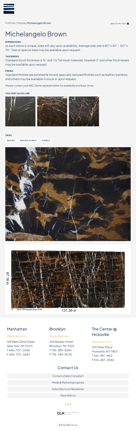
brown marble (28, 140)
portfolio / (11, 23)
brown (11, 140)
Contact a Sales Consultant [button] (68, 375)
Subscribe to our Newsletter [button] (68, 389)
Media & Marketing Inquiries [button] (68, 382)
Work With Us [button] (68, 395)
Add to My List (118, 24)
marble (46, 140)
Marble (21, 23)
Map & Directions (17, 336)
